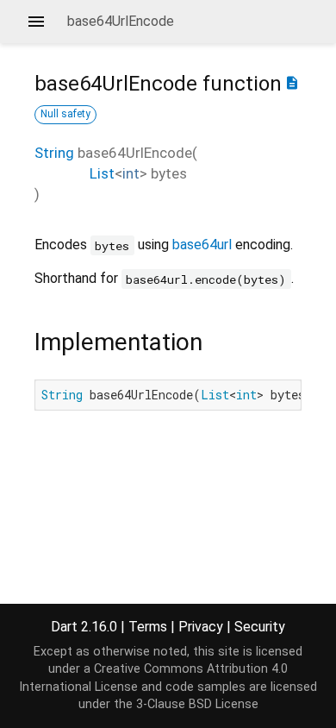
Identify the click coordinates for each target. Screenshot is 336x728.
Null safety (65, 114)
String (54, 152)
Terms (147, 626)
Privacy (200, 626)
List (102, 173)
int (131, 173)
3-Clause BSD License (197, 704)
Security (259, 626)
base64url (202, 244)
